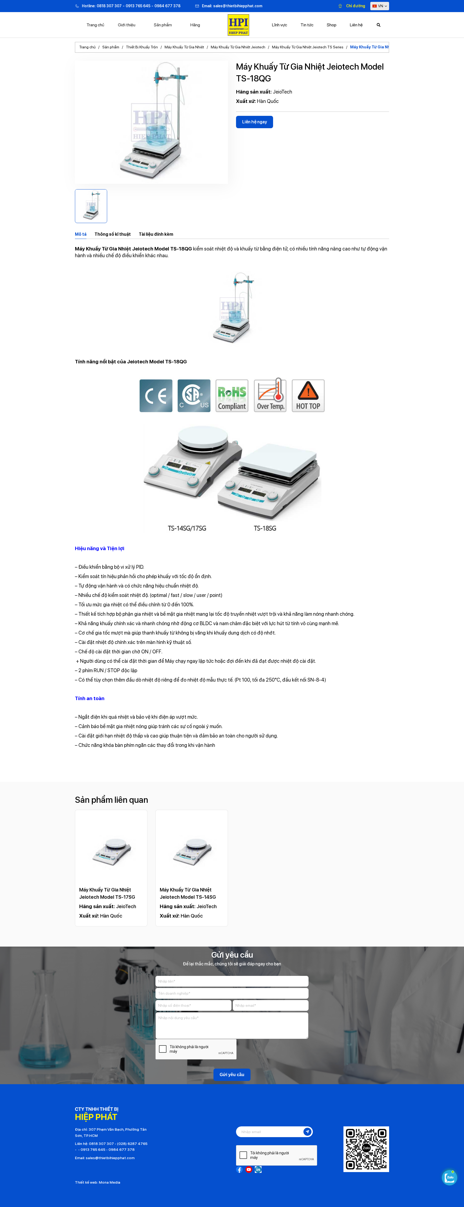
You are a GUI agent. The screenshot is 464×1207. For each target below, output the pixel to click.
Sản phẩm (163, 24)
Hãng (195, 24)
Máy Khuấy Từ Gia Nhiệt (184, 47)
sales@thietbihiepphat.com (237, 6)
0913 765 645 (138, 6)
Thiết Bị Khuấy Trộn (142, 47)
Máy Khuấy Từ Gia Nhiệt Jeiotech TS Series (307, 47)
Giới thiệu (126, 24)
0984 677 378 (167, 6)
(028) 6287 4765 (132, 1143)
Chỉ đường (355, 6)
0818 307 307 (109, 6)
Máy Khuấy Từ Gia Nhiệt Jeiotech (238, 47)
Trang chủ (95, 24)
